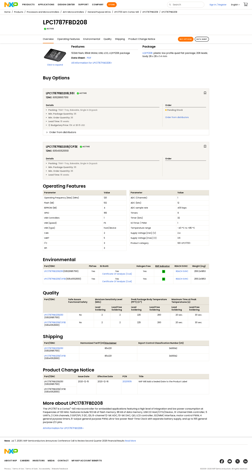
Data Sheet (201, 39)
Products (18, 12)
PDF (89, 58)
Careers (25, 460)
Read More (130, 440)
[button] (235, 4)
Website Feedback (60, 468)
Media (51, 460)
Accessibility (44, 468)
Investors (39, 460)
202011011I (127, 381)
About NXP (10, 460)
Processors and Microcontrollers (43, 12)
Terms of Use (18, 468)
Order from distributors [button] (62, 132)
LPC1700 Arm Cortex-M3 (126, 12)
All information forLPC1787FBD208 (91, 62)
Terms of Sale (31, 468)
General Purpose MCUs (99, 12)
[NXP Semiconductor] (11, 4)
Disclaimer (111, 343)
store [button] (111, 4)
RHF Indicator (162, 266)
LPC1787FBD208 (150, 12)
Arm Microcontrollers (73, 12)
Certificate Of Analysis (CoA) (117, 273)
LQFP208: (147, 53)
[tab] (126, 132)
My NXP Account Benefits (87, 460)
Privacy (7, 468)
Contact (63, 460)
